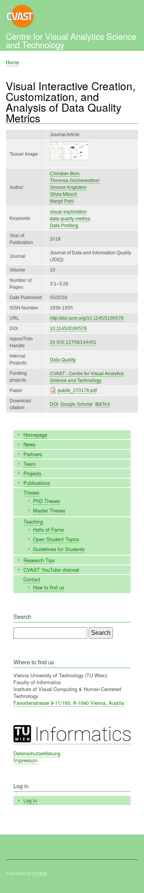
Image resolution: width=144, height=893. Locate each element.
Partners (32, 454)
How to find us (48, 587)
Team (29, 463)
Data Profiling (64, 225)
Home (12, 62)
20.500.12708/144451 (73, 342)
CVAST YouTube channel (51, 569)
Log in (30, 800)
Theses (31, 492)
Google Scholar (76, 404)
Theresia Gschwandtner (75, 180)
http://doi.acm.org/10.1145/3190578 (87, 318)
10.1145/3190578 (68, 328)
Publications (36, 482)
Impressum (25, 760)
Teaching (33, 521)
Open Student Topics (56, 539)
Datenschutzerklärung (36, 753)
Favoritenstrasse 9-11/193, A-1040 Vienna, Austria (68, 702)
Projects (32, 473)
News (29, 444)
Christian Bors (64, 173)
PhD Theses (46, 500)
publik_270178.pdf (77, 390)
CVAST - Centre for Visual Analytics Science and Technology (87, 376)
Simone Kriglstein (68, 187)
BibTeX (102, 404)
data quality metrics (70, 218)
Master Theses (49, 510)
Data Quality (63, 359)
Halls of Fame (48, 529)
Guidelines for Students (58, 549)
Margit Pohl (62, 201)
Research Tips (39, 560)
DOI (54, 404)
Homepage (35, 434)
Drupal (40, 873)
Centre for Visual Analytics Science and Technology (71, 40)
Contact (31, 579)
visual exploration (68, 211)
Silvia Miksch (63, 194)
